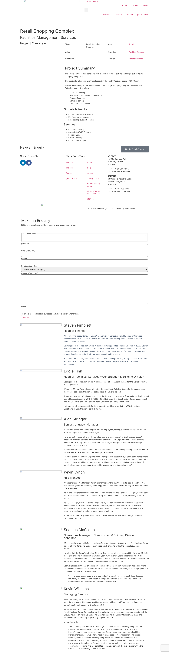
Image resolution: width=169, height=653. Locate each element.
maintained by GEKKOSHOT (124, 208)
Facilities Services (136, 52)
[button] (86, 10)
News (145, 5)
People (130, 14)
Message (29, 273)
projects (118, 14)
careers (90, 173)
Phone (24, 258)
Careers (135, 5)
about (89, 162)
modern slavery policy (93, 184)
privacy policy (93, 178)
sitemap (90, 199)
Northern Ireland (136, 59)
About (124, 5)
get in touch (142, 14)
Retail (131, 44)
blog (89, 168)
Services (106, 14)
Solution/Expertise (29, 266)
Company (25, 243)
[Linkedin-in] (23, 163)
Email (28, 251)
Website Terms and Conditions (93, 192)
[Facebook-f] (29, 163)
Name (23, 306)
